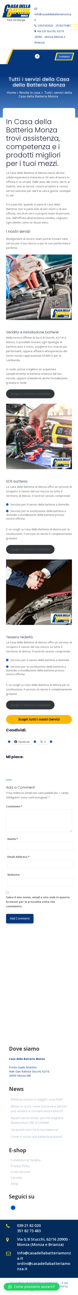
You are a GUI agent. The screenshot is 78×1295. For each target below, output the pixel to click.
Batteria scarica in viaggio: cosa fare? (37, 1099)
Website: (13, 874)
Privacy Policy (20, 1166)
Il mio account (20, 1172)
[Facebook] (37, 56)
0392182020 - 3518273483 (54, 25)
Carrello (16, 1178)
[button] (31, 1286)
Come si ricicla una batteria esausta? (36, 1137)
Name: (12, 839)
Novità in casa (29, 92)
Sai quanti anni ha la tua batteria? (34, 1130)
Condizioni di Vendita (26, 1160)
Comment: (14, 806)
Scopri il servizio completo (30, 393)
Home (11, 92)
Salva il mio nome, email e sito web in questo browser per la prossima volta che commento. (38, 901)
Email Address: (18, 857)
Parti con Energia (16, 20)
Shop (14, 1184)
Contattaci (64, 56)
